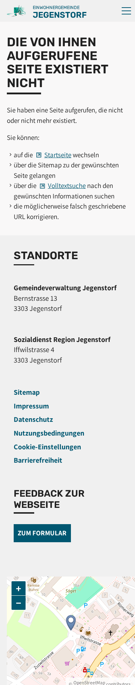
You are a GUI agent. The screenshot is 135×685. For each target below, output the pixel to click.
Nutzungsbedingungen (49, 433)
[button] (126, 11)
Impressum (31, 406)
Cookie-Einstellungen (47, 446)
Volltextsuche (67, 185)
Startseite (57, 154)
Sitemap (27, 392)
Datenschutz (33, 419)
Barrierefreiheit (38, 460)
